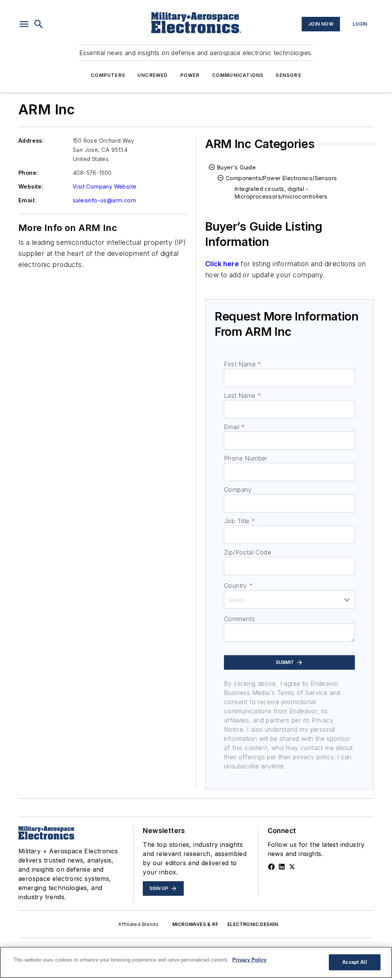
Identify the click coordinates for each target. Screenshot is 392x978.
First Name (242, 364)
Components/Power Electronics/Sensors (281, 178)
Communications (238, 75)
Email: (27, 200)
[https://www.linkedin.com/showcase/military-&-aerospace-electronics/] (282, 867)
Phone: (28, 172)
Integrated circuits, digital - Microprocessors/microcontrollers (281, 193)
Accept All (354, 962)
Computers (108, 75)
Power (190, 75)
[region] (196, 962)
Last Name (242, 395)
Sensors (288, 75)
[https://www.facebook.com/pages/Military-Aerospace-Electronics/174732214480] (271, 867)
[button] (24, 24)
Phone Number (246, 458)
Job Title (239, 521)
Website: (30, 186)
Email (234, 427)
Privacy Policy (249, 960)
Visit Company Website (104, 186)
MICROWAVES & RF (195, 924)
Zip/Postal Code (247, 552)
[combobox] (289, 599)
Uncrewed (152, 75)
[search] (38, 24)
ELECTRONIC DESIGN (252, 924)
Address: (31, 140)
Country (238, 585)
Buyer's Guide (236, 167)
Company (238, 489)
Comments (239, 619)
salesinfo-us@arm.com (104, 200)
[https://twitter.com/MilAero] (292, 867)
